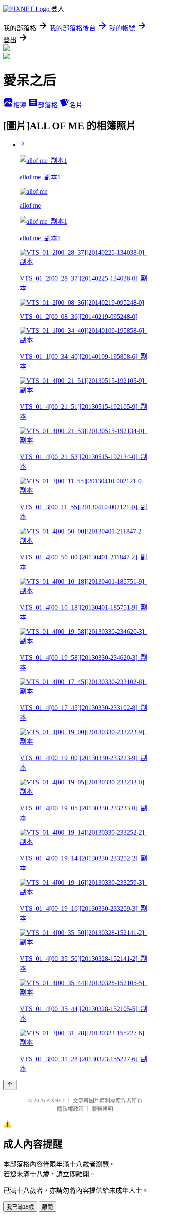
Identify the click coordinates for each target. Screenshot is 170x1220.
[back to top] (10, 1085)
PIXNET (55, 1100)
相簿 (20, 105)
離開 (47, 1207)
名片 (76, 105)
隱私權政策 (70, 1109)
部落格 (48, 105)
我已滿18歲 (20, 1207)
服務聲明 (102, 1109)
